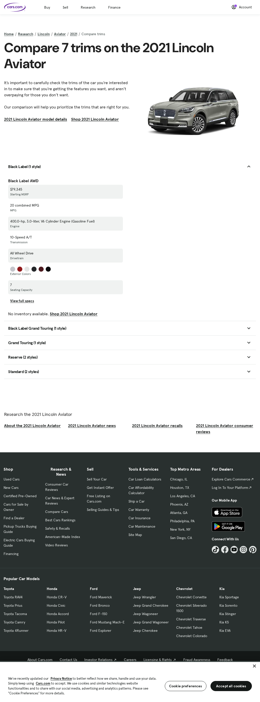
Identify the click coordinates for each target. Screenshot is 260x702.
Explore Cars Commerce (231, 479)
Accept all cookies (231, 686)
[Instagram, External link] (243, 549)
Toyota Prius (13, 605)
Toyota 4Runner (16, 630)
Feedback (225, 659)
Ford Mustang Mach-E (107, 622)
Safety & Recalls (57, 528)
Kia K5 (224, 622)
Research (88, 7)
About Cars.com (40, 659)
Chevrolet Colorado (191, 636)
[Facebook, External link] (225, 549)
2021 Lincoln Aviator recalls (157, 425)
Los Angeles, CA (182, 496)
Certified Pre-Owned (20, 496)
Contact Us (68, 659)
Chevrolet (184, 588)
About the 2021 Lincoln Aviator (32, 425)
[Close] (254, 666)
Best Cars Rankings (60, 520)
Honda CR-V (57, 597)
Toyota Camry (14, 622)
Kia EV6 (225, 630)
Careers (130, 659)
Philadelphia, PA (182, 521)
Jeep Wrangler (144, 597)
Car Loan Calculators (144, 479)
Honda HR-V (56, 630)
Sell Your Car (97, 479)
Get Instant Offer (100, 487)
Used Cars (12, 479)
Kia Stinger (227, 614)
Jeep (137, 588)
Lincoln (44, 34)
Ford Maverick (101, 597)
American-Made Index (62, 536)
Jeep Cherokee (145, 630)
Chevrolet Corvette (191, 597)
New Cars (11, 487)
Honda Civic (56, 605)
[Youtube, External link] (234, 549)
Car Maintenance (141, 526)
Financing (11, 553)
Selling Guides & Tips (103, 509)
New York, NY (180, 529)
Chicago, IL (178, 479)
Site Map (135, 534)
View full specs (22, 301)
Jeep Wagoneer (145, 614)
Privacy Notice (61, 678)
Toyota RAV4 (13, 597)
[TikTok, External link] (215, 549)
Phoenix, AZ (179, 504)
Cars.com (43, 683)
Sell (65, 7)
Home (9, 34)
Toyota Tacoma (15, 614)
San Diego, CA (181, 537)
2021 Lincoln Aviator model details (35, 119)
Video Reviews (56, 545)
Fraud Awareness (196, 659)
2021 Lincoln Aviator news (92, 425)
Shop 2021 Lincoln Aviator (95, 119)
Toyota (9, 588)
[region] (130, 681)
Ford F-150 (98, 614)
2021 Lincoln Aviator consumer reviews (224, 428)
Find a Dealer (14, 518)
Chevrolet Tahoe (189, 627)
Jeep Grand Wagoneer (151, 622)
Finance (114, 7)
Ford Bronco (100, 605)
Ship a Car (136, 501)
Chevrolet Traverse (191, 619)
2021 (73, 34)
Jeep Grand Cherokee (150, 605)
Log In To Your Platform (230, 487)
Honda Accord (58, 614)
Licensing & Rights (157, 659)
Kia (221, 588)
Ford (94, 588)
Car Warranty (138, 509)
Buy (47, 7)
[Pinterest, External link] (252, 549)
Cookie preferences (185, 686)
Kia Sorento (228, 605)
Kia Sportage (229, 597)
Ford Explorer (100, 630)
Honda (52, 588)
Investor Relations (98, 659)
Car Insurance (139, 518)
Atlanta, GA (178, 512)
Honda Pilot (56, 622)
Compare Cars (56, 511)
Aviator (60, 34)
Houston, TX (179, 487)
